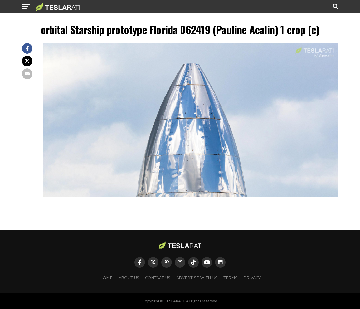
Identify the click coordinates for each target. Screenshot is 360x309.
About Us (129, 278)
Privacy (252, 278)
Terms (230, 278)
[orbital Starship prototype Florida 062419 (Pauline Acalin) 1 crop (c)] (190, 195)
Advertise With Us (196, 278)
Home (106, 278)
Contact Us (157, 278)
